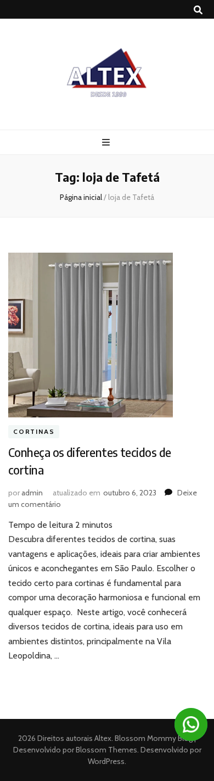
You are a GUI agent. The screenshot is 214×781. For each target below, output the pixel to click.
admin (32, 493)
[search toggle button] (198, 10)
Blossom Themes (105, 750)
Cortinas (33, 432)
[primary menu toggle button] (107, 142)
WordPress (106, 761)
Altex (102, 738)
